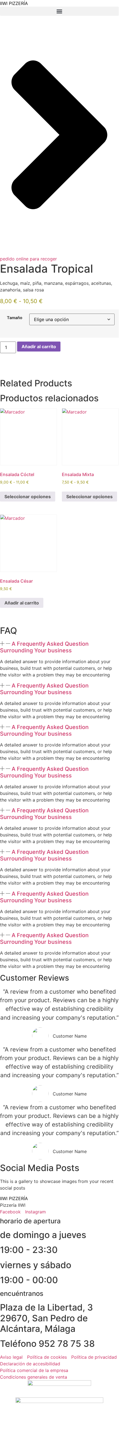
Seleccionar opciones (27, 496)
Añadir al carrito (39, 346)
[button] (59, 11)
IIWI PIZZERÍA (14, 3)
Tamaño (14, 318)
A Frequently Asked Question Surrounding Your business (44, 647)
